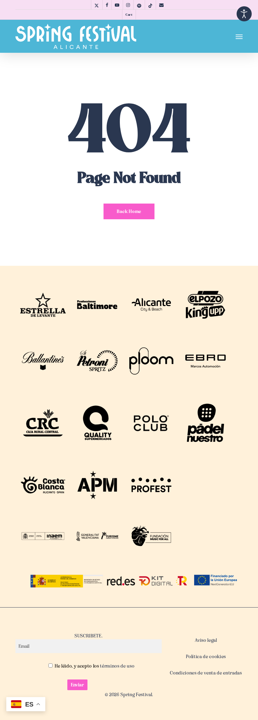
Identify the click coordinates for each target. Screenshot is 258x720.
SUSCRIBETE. (89, 636)
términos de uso (117, 666)
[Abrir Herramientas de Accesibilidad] (244, 13)
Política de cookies (206, 656)
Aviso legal (206, 640)
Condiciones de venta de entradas (206, 673)
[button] (239, 36)
